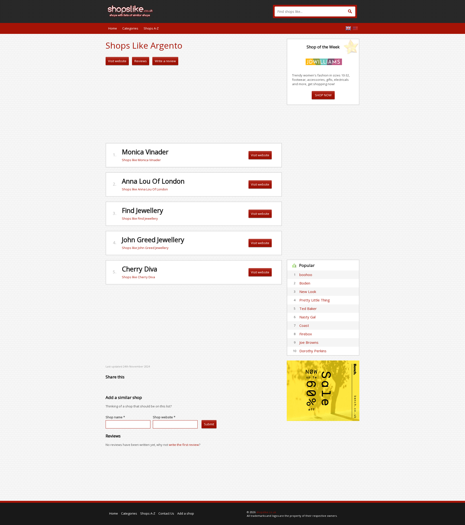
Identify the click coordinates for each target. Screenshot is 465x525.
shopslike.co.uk (266, 512)
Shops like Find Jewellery (140, 218)
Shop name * (115, 417)
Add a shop (185, 513)
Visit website (117, 61)
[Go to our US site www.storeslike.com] (355, 28)
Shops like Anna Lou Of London (145, 189)
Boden (304, 283)
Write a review (165, 61)
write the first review (184, 444)
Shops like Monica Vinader (141, 160)
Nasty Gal (307, 317)
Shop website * (164, 417)
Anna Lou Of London (153, 181)
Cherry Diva (139, 268)
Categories (130, 28)
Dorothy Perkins (312, 350)
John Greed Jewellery (153, 239)
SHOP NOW (323, 95)
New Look (307, 291)
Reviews (140, 61)
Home (112, 28)
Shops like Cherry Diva (138, 277)
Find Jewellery (142, 210)
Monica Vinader (146, 151)
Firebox (305, 333)
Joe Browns (308, 342)
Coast (304, 325)
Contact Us (166, 513)
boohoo (305, 274)
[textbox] (315, 11)
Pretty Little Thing (314, 300)
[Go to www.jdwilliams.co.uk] (324, 61)
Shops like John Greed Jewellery (145, 248)
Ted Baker (308, 308)
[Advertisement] (194, 104)
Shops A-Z (151, 28)
